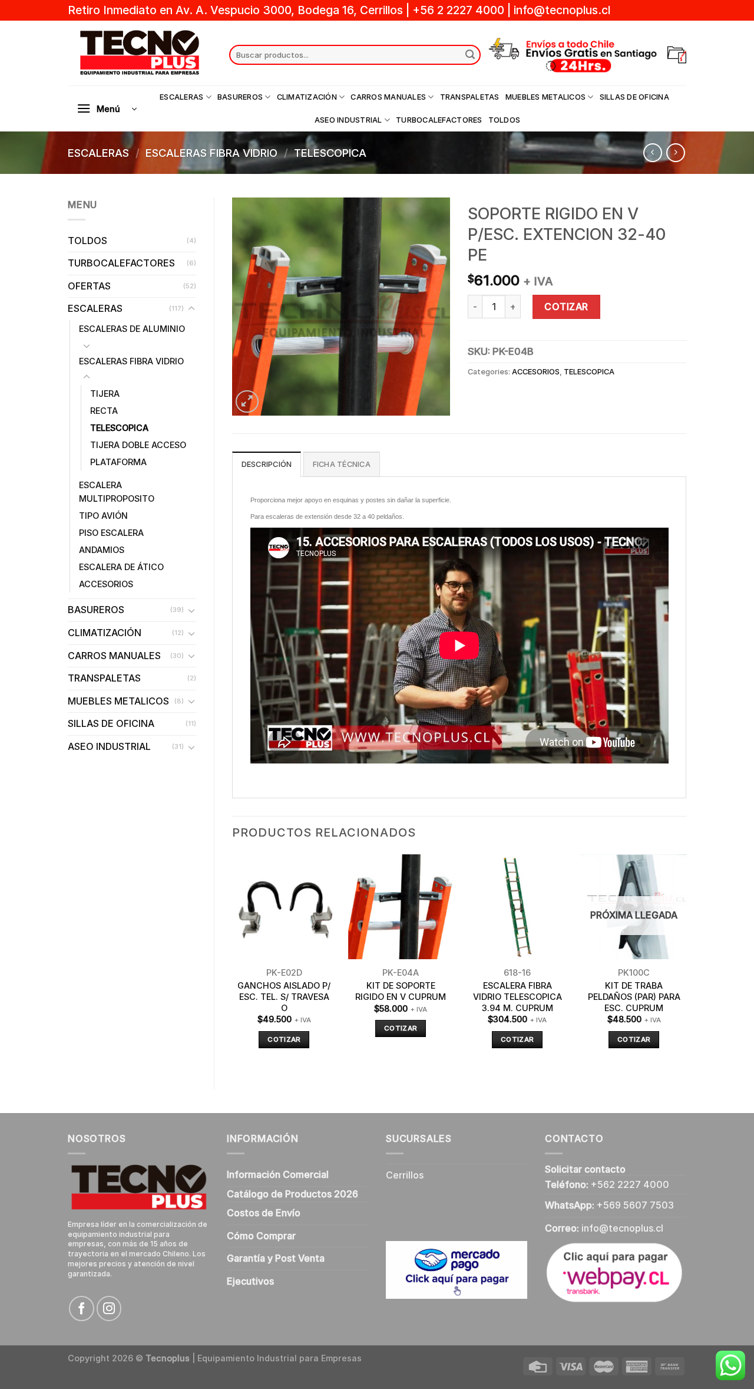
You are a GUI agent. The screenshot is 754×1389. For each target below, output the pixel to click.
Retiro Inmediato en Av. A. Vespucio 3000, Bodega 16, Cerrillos (237, 10)
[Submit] (470, 55)
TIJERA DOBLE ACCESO (138, 445)
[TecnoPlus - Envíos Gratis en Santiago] (139, 53)
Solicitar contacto (585, 1169)
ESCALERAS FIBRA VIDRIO (211, 152)
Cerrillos (405, 1175)
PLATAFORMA (118, 462)
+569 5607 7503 (635, 1205)
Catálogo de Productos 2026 (292, 1194)
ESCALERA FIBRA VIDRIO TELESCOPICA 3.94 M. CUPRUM (517, 996)
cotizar (283, 1039)
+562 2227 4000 (630, 1184)
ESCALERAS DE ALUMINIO (132, 329)
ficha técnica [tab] (342, 464)
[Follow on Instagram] (109, 1308)
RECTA (104, 411)
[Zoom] (247, 401)
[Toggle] (191, 309)
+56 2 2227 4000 (458, 10)
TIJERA (105, 394)
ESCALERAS (181, 97)
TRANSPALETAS (470, 97)
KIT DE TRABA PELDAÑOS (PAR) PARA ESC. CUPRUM (634, 996)
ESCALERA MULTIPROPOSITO (116, 491)
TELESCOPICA (330, 152)
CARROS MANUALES (388, 97)
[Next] (686, 962)
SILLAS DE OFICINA (634, 97)
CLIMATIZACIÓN (307, 97)
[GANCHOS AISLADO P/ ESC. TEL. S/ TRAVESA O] (284, 906)
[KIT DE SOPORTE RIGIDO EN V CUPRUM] (400, 906)
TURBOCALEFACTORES (439, 120)
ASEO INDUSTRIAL (348, 120)
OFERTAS (89, 286)
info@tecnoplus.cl (562, 10)
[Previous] (233, 962)
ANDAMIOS (101, 550)
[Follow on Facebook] (81, 1308)
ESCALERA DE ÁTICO (121, 567)
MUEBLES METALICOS (545, 97)
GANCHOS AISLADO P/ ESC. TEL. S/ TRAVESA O (283, 996)
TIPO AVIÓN (103, 516)
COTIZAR (566, 306)
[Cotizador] (676, 55)
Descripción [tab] (267, 464)
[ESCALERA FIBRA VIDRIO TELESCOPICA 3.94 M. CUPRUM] (517, 906)
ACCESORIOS (106, 584)
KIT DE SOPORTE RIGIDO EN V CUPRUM (400, 991)
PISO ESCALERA (111, 533)
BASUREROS (240, 97)
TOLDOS (504, 120)
